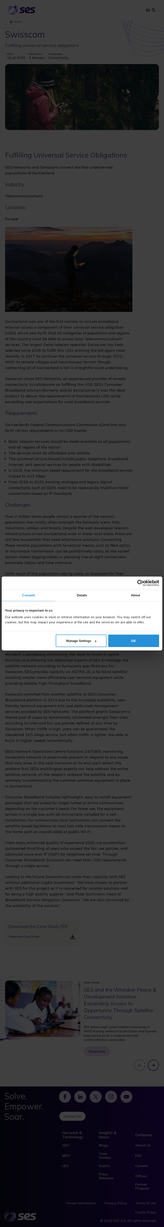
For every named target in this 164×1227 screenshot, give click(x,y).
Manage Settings (78, 641)
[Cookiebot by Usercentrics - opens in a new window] (140, 583)
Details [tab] (82, 595)
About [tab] (135, 595)
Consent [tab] (28, 595)
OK (133, 641)
